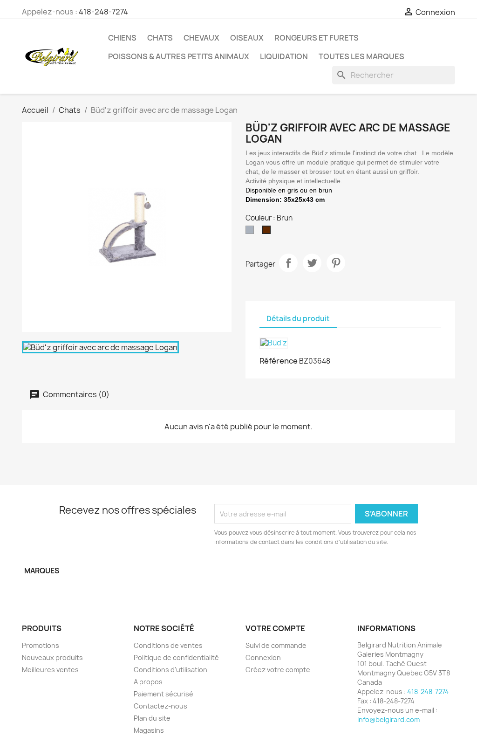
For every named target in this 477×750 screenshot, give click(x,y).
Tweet (312, 263)
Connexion (263, 657)
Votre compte (275, 628)
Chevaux (201, 38)
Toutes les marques (361, 56)
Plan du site (152, 718)
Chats (160, 38)
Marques (41, 571)
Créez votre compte (277, 669)
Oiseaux (247, 38)
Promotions (40, 645)
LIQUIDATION (284, 56)
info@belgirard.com (388, 719)
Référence (278, 360)
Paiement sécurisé (163, 693)
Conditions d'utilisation (170, 669)
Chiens (122, 38)
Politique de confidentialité (176, 657)
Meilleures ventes (50, 669)
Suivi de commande (276, 645)
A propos (148, 681)
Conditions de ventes (168, 645)
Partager (288, 263)
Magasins (149, 730)
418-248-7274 (103, 12)
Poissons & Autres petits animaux (178, 56)
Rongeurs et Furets (316, 38)
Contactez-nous (160, 706)
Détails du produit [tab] (298, 318)
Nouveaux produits (52, 657)
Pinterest (336, 263)
